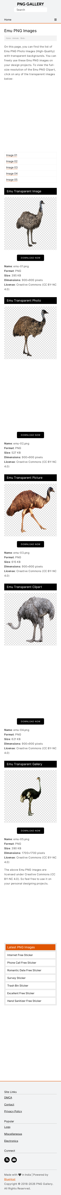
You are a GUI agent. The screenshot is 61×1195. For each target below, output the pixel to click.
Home (8, 38)
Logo (7, 1127)
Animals (15, 38)
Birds (23, 38)
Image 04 (12, 173)
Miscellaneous (13, 1134)
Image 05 (11, 179)
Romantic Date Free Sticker (24, 970)
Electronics (11, 1141)
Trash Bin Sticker (17, 985)
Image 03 (12, 167)
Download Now (30, 258)
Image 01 (11, 155)
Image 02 (11, 161)
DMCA (8, 1097)
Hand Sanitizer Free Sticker (24, 1001)
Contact (9, 1104)
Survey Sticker (16, 978)
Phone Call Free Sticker (21, 962)
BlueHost (9, 1179)
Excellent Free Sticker (20, 993)
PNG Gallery (30, 4)
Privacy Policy (13, 1111)
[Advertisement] (30, 116)
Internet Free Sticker (20, 955)
